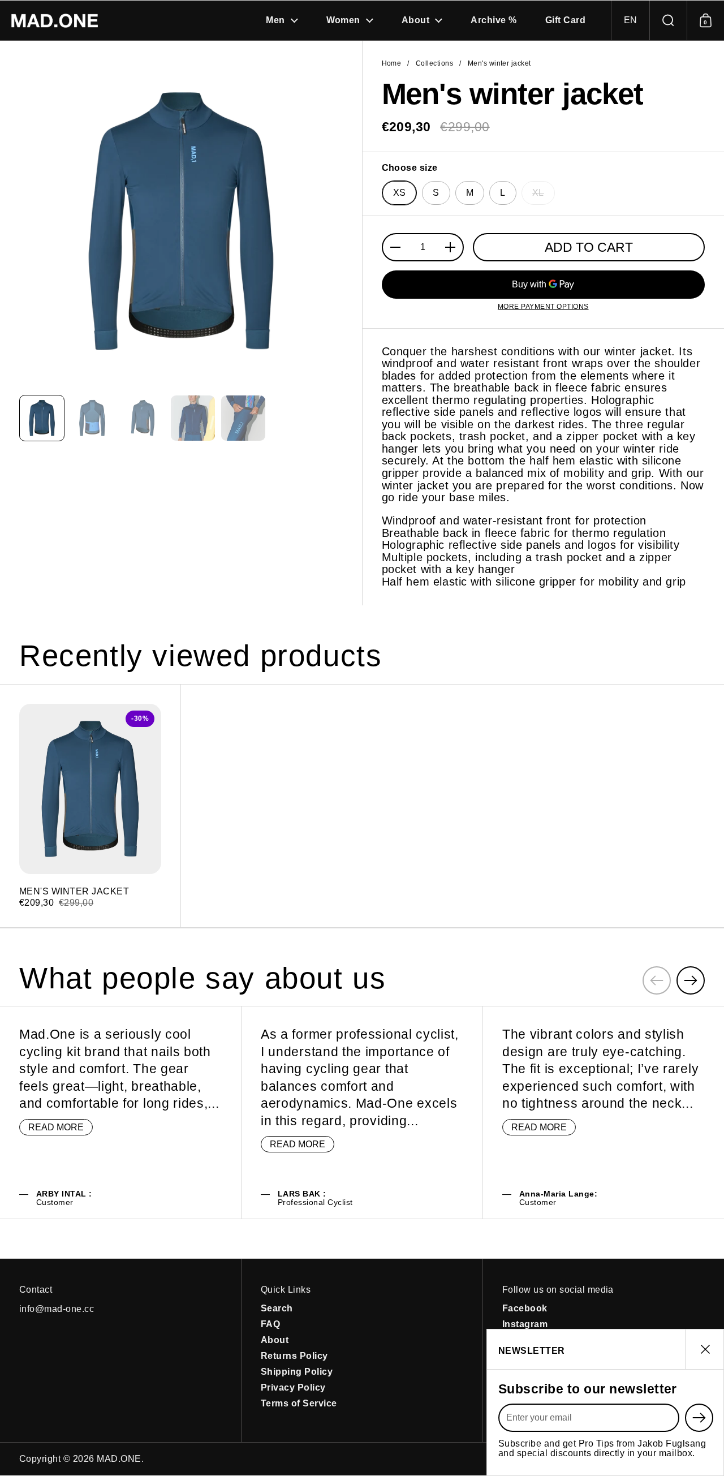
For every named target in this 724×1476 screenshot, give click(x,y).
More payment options (543, 307)
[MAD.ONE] (54, 21)
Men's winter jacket (90, 806)
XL (538, 192)
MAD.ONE (119, 1459)
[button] (630, 20)
